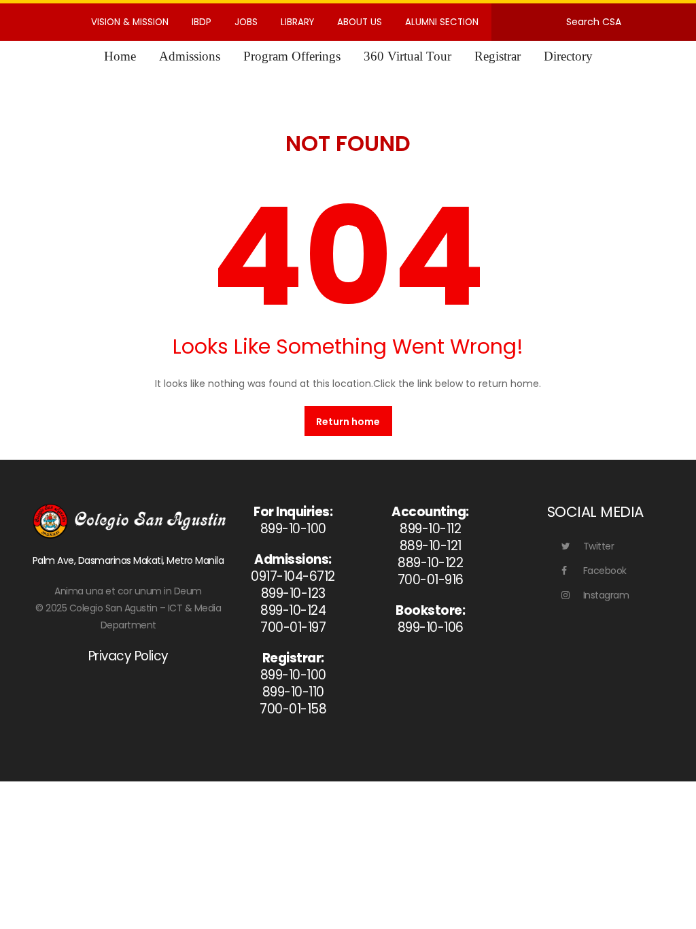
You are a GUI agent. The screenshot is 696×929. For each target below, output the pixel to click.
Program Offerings (292, 56)
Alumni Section (441, 22)
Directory (568, 56)
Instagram (606, 595)
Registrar (497, 56)
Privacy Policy (128, 656)
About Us (359, 22)
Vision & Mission (130, 22)
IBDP (201, 22)
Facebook (605, 570)
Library (297, 22)
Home (120, 56)
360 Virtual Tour (407, 56)
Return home (348, 421)
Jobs (246, 22)
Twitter (598, 546)
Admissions (189, 56)
